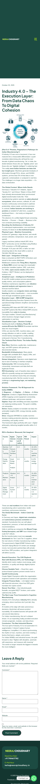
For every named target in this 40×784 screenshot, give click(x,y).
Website (5, 715)
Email (4, 707)
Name (4, 698)
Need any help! (11, 756)
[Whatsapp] (34, 778)
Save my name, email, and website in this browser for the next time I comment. (19, 726)
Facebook (10, 780)
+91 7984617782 (11, 758)
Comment (6, 670)
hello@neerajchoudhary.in (17, 765)
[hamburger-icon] (35, 39)
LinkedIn (30, 780)
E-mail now (9, 762)
